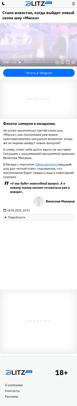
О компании (14, 385)
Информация (62, 62)
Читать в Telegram (38, 73)
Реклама (11, 396)
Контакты (12, 391)
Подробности (16, 217)
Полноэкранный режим (67, 62)
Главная (19, 372)
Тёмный (3, 3)
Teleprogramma (46, 164)
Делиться (73, 62)
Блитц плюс (38, 3)
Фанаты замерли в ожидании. (29, 123)
